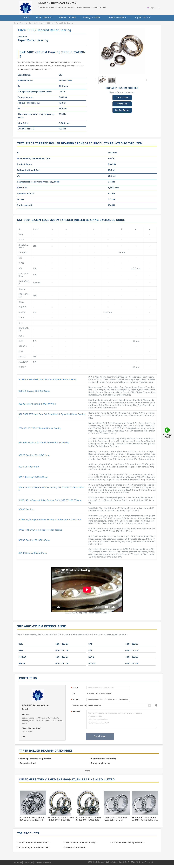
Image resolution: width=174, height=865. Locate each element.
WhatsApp (122, 104)
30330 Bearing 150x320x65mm (34, 540)
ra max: (21, 199)
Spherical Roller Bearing (120, 17)
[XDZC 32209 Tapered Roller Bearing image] (122, 51)
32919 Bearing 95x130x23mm (33, 477)
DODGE (92, 663)
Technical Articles (67, 17)
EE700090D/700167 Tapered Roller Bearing (39, 428)
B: (19, 86)
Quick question (79, 705)
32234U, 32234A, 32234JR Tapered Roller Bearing (43, 442)
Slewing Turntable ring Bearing (94, 17)
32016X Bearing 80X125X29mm (34, 391)
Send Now (100, 736)
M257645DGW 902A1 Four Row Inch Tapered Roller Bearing (47, 379)
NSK (20, 644)
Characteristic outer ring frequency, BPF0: (36, 116)
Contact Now (122, 97)
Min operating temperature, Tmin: (35, 92)
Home (26, 17)
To (74, 693)
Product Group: (25, 97)
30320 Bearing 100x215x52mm (33, 455)
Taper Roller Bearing (36, 23)
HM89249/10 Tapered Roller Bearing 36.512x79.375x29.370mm (49, 500)
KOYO (91, 657)
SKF (90, 644)
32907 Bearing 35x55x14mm (32, 553)
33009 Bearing (25, 509)
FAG (90, 650)
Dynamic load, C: (26, 129)
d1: (19, 108)
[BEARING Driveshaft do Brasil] (25, 7)
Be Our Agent (122, 110)
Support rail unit (143, 17)
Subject (75, 699)
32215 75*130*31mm (28, 467)
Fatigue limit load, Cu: (29, 103)
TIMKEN (22, 657)
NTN (20, 650)
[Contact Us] (167, 432)
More (87, 771)
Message (76, 711)
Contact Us (28, 862)
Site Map (38, 862)
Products (23, 23)
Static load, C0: (25, 205)
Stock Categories (44, 17)
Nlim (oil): (23, 123)
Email (74, 687)
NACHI (21, 663)
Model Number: (25, 80)
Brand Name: (24, 75)
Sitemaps (47, 862)
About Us (18, 862)
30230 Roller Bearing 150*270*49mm (37, 404)
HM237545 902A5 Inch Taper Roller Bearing (40, 530)
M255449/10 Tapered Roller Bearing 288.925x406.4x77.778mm (49, 519)
